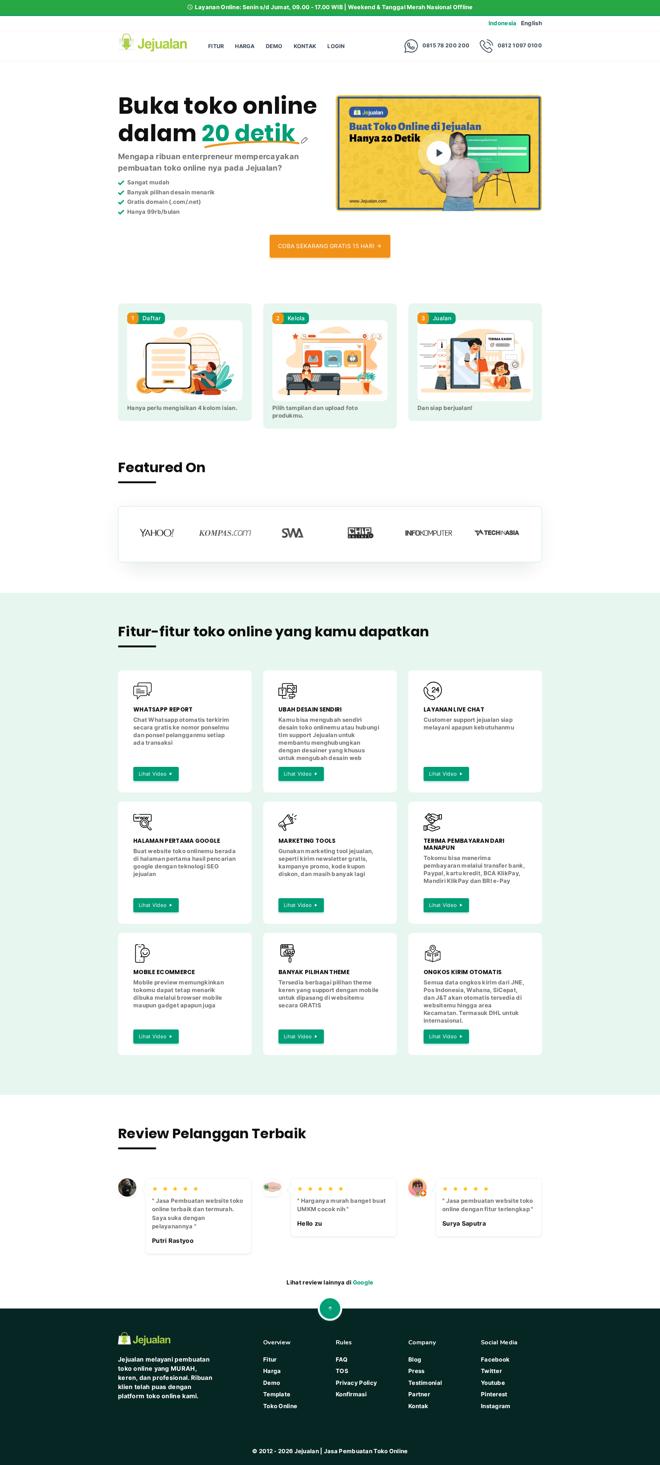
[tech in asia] (501, 533)
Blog (414, 1359)
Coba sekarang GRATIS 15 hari (327, 246)
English (531, 23)
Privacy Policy (356, 1382)
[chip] (365, 533)
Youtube (493, 1382)
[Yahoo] (161, 533)
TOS (342, 1371)
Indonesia (503, 23)
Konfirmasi (351, 1394)
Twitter (491, 1371)
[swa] (297, 533)
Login (336, 46)
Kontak (305, 46)
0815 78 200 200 (446, 45)
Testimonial (425, 1382)
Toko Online (280, 1406)
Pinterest (494, 1394)
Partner (419, 1394)
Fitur (216, 46)
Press (416, 1371)
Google (363, 1282)
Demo (274, 46)
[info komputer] (433, 533)
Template (276, 1394)
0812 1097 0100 (520, 45)
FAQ (342, 1359)
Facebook (495, 1359)
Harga (245, 46)
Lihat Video (153, 774)
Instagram (496, 1406)
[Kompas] (229, 533)
